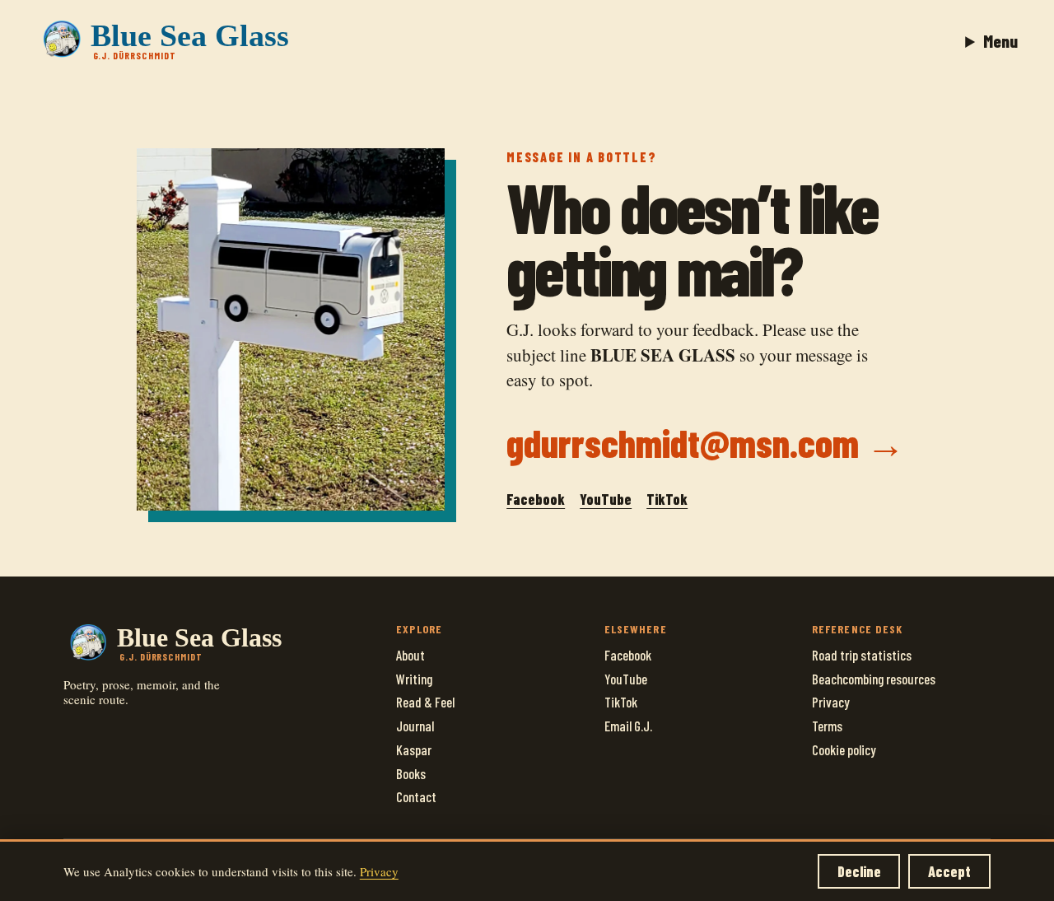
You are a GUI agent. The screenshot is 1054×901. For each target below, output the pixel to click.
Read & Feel (425, 701)
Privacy (831, 701)
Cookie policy (844, 749)
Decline (859, 871)
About (410, 655)
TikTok (667, 499)
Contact (416, 796)
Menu (1000, 40)
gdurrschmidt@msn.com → (705, 442)
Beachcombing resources (873, 678)
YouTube (606, 499)
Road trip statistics (862, 655)
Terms (827, 725)
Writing (414, 678)
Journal (415, 725)
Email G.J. (628, 725)
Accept (949, 871)
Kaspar (413, 749)
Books (411, 773)
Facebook (535, 499)
